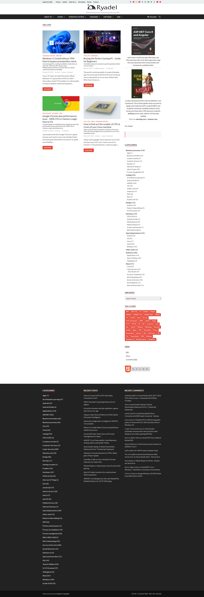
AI (140, 311)
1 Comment (109, 68)
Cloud (129, 266)
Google (154, 321)
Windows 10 (130, 339)
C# (128, 186)
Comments (131, 359)
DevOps (129, 164)
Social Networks (132, 283)
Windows (59, 56)
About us (48, 17)
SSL (158, 333)
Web (118, 17)
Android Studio (132, 180)
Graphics (130, 205)
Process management (134, 172)
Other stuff (130, 250)
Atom (128, 356)
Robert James (100, 68)
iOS (128, 238)
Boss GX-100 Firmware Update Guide (144, 450)
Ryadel (59, 594)
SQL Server (151, 333)
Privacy (58, 2)
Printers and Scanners (134, 227)
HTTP (128, 324)
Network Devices (132, 225)
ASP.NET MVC (148, 314)
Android (129, 236)
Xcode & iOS (131, 199)
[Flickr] (160, 2)
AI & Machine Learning (134, 178)
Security (138, 333)
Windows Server (141, 339)
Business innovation (133, 156)
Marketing (148, 327)
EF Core (145, 318)
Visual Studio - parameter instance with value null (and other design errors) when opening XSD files (141, 431)
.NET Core (134, 311)
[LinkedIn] (145, 2)
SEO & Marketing (132, 277)
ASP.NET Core (137, 314)
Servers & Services (133, 280)
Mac (127, 327)
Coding (60, 17)
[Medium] (148, 2)
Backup (157, 314)
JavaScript (130, 191)
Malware (140, 327)
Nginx (134, 330)
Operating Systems (76, 17)
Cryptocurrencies (133, 158)
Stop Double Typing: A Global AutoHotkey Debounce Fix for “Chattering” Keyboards (140, 407)
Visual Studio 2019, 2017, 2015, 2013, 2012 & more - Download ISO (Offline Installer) (143, 398)
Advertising (81, 2)
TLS (127, 336)
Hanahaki (66, 594)
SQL (128, 197)
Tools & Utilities (132, 258)
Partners (96, 2)
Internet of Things (133, 166)
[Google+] (136, 2)
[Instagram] (154, 2)
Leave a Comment (67, 72)
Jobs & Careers (132, 169)
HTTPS (134, 324)
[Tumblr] (151, 2)
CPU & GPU (87, 56)
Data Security (132, 271)
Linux (92, 121)
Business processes (133, 150)
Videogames (131, 261)
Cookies (64, 2)
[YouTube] (133, 2)
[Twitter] (130, 2)
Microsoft (157, 327)
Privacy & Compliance (134, 274)
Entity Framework (131, 321)
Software (107, 17)
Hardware (94, 17)
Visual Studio (134, 336)
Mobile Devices (132, 222)
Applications (46, 113)
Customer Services (133, 161)
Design (128, 203)
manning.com (141, 119)
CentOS (132, 318)
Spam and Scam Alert (134, 285)
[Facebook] (142, 2)
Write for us (72, 2)
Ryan (58, 72)
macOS (129, 244)
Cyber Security (132, 269)
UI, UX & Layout (132, 211)
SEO (145, 333)
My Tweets (129, 126)
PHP (128, 194)
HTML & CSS (131, 189)
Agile (128, 153)
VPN (142, 336)
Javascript (150, 324)
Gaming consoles (132, 219)
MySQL (128, 330)
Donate (89, 2)
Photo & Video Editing (134, 208)
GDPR (141, 321)
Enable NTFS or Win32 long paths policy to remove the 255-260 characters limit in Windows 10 (142, 422)
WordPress (151, 339)
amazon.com (152, 119)
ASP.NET (130, 183)
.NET (127, 311)
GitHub (147, 321)
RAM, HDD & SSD (133, 230)
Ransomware (130, 333)
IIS (139, 324)
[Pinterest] (157, 2)
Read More (46, 88)
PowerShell (147, 330)
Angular (152, 311)
